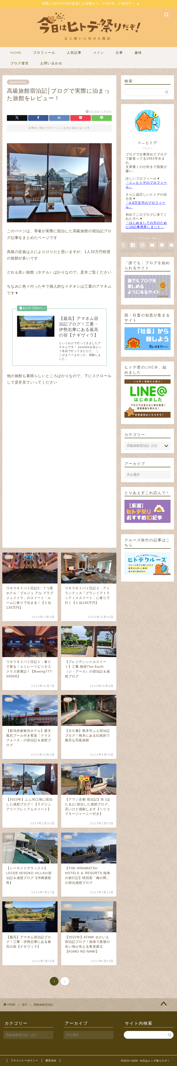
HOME (16, 53)
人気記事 (74, 53)
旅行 (25, 1004)
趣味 (138, 53)
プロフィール (44, 53)
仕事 (119, 53)
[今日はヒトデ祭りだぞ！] (88, 43)
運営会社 (50, 1060)
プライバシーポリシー (24, 1060)
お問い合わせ (51, 63)
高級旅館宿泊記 (18, 82)
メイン (98, 53)
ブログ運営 (19, 63)
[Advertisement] (59, 432)
